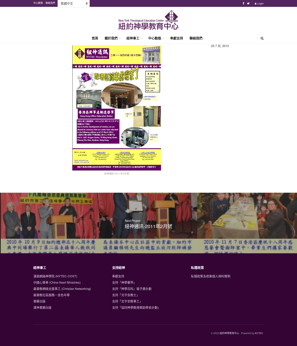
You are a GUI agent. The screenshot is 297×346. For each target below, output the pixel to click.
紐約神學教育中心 (229, 333)
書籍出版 (39, 301)
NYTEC (259, 333)
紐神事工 (132, 38)
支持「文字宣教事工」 (127, 301)
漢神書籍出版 (42, 307)
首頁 (95, 38)
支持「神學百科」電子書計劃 (132, 288)
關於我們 (111, 38)
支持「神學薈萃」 (124, 282)
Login (260, 3)
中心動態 (154, 38)
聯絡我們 (196, 38)
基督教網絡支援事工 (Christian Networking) (62, 288)
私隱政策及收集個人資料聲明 (210, 276)
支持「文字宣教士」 (125, 295)
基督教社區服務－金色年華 (51, 295)
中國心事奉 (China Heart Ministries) (57, 282)
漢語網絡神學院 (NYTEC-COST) (55, 276)
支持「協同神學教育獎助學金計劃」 (136, 307)
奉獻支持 (176, 38)
